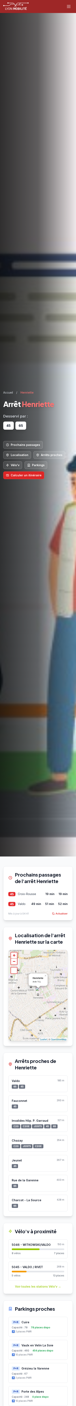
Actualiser (62, 913)
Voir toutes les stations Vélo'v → (38, 1286)
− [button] (14, 961)
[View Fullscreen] (14, 970)
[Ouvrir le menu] (69, 6)
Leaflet (43, 1039)
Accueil (8, 392)
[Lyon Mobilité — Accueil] (16, 6)
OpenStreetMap (58, 1039)
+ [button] (14, 955)
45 (12, 894)
